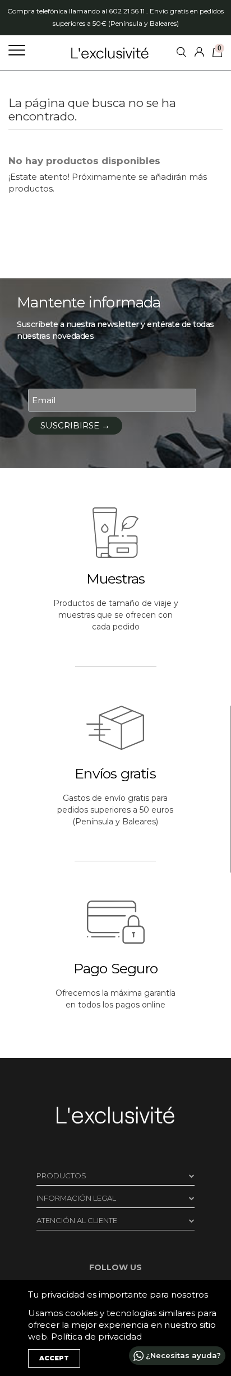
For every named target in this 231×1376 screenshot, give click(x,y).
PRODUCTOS (61, 1175)
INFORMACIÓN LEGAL (76, 1197)
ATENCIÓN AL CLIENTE (76, 1220)
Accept (54, 1358)
